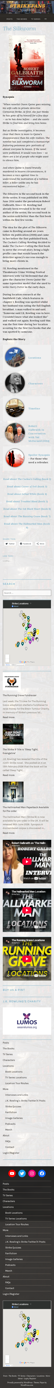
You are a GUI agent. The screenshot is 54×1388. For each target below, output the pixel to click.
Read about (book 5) (27, 501)
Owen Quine (33, 279)
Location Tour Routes (17, 1083)
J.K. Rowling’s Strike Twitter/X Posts (25, 1100)
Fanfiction (11, 1112)
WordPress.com (27, 1385)
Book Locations (14, 1071)
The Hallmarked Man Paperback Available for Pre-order (26, 809)
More (5, 1089)
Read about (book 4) (27, 494)
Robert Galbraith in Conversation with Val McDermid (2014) (38, 433)
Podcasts (10, 1123)
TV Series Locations (16, 1077)
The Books (22, 19)
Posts (10, 19)
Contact (9, 1147)
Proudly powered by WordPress (19, 1382)
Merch (8, 1129)
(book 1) (34, 479)
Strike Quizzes (13, 1106)
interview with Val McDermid (20, 275)
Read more (9, 718)
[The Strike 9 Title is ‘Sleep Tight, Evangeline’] (27, 735)
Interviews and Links (16, 1094)
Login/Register (11, 1152)
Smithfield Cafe (12, 298)
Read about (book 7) (27, 516)
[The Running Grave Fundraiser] (27, 681)
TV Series (35, 19)
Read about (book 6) (27, 508)
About (6, 1135)
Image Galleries (14, 1118)
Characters (35, 383)
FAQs (8, 1141)
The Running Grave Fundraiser (19, 695)
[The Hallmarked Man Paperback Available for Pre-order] (27, 792)
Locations (34, 357)
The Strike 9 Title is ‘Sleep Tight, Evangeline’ (20, 751)
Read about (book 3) (27, 486)
